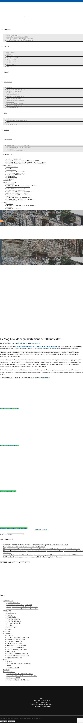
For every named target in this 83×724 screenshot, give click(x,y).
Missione (9, 635)
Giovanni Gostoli (34, 343)
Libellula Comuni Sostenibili (16, 645)
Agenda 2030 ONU (13, 603)
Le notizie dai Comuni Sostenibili (18, 664)
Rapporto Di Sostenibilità (15, 639)
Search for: (3, 534)
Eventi (8, 666)
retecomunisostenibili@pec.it (43, 706)
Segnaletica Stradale (14, 658)
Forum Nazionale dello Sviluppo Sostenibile (22, 609)
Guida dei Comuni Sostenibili (17, 653)
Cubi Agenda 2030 (13, 678)
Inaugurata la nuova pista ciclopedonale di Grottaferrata (24, 547)
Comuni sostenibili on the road (17, 655)
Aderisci (9, 629)
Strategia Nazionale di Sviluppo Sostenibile (22, 607)
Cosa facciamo (8, 633)
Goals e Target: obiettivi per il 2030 (19, 605)
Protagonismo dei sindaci (15, 647)
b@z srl (22, 718)
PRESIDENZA (11, 617)
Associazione (11, 613)
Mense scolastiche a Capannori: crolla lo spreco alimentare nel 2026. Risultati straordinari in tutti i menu (41, 549)
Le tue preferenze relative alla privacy (33, 718)
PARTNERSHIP (11, 627)
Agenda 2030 (8, 601)
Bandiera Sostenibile (14, 641)
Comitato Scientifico (13, 623)
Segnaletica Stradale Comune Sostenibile (21, 676)
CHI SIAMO (7, 611)
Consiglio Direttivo (13, 619)
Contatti (6, 670)
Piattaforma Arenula (14, 643)
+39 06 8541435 (42, 702)
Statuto (9, 615)
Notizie (25, 343)
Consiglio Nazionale (13, 621)
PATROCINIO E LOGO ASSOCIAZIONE (19, 674)
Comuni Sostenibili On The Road (18, 680)
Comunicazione (9, 672)
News (5, 660)
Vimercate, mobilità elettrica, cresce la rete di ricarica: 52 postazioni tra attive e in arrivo (35, 545)
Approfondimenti (17, 343)
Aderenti (6, 631)
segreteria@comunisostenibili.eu (43, 704)
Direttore (9, 625)
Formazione (10, 651)
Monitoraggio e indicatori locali (18, 637)
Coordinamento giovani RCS (16, 649)
